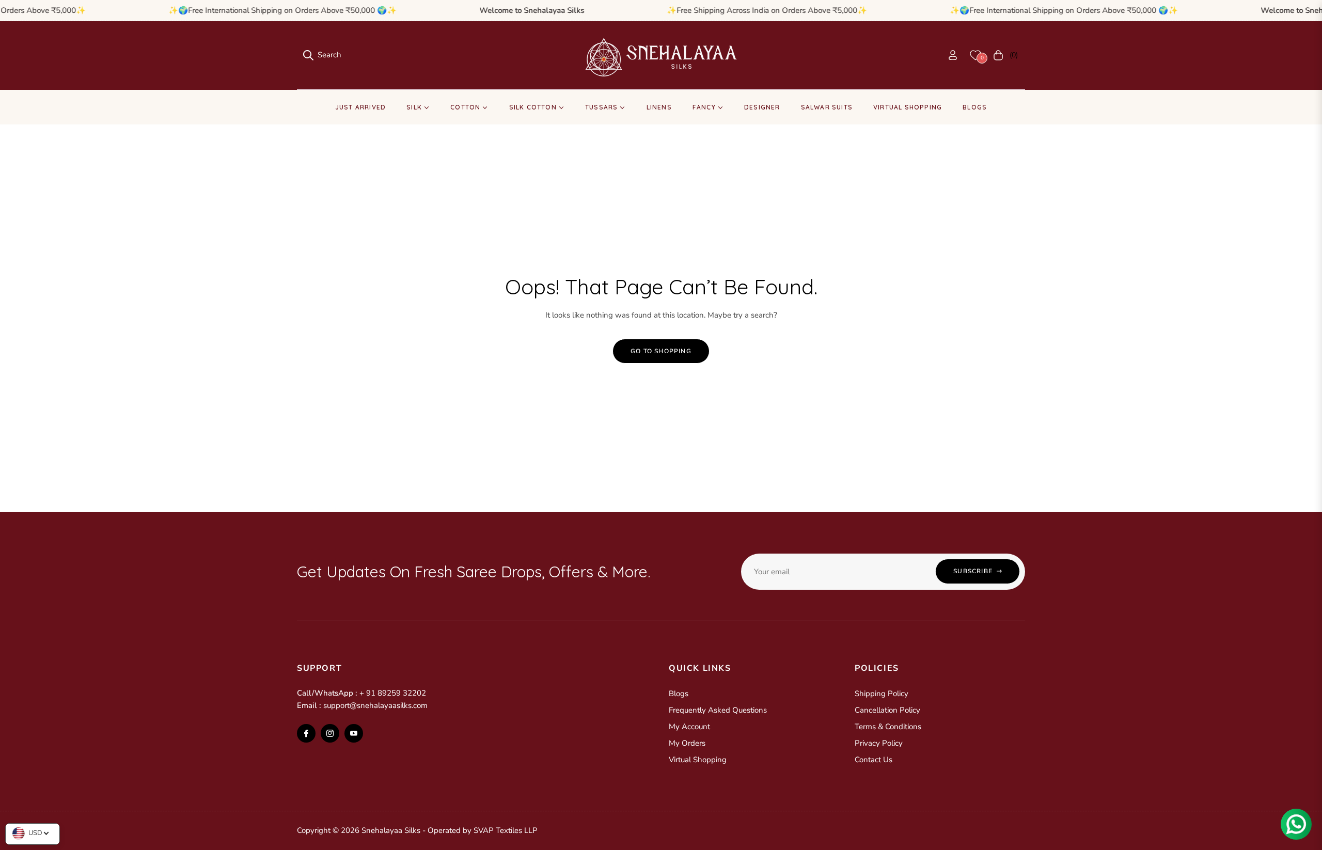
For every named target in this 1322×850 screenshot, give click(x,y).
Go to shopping (661, 351)
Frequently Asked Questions (718, 710)
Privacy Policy (879, 743)
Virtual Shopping (698, 759)
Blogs (678, 693)
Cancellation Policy (887, 710)
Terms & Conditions (888, 726)
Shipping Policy (881, 693)
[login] (953, 55)
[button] (322, 55)
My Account (689, 726)
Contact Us (873, 759)
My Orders (687, 743)
